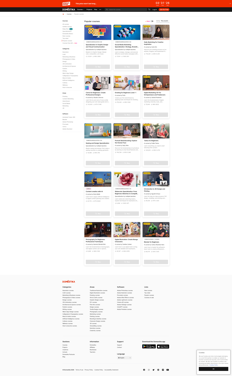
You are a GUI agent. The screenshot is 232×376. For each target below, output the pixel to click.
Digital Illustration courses (97, 293)
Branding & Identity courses (98, 319)
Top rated (65, 38)
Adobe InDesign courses (124, 304)
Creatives (65, 349)
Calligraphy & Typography (70, 75)
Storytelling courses (96, 326)
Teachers (92, 352)
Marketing (66, 106)
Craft (64, 54)
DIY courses (93, 302)
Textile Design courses (96, 309)
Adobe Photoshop (68, 122)
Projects (89, 9)
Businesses (93, 349)
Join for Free (164, 9)
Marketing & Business (69, 56)
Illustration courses (68, 290)
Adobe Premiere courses (124, 309)
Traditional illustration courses (98, 290)
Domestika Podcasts (69, 354)
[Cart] (149, 9)
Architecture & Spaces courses (72, 304)
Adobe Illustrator (67, 129)
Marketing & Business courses (71, 295)
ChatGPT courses (122, 307)
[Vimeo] (163, 370)
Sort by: (162, 21)
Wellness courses (68, 323)
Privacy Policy (89, 370)
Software (120, 287)
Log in (155, 9)
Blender (65, 119)
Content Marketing (68, 98)
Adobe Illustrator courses (124, 293)
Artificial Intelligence (68, 80)
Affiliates (92, 347)
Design (65, 61)
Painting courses (95, 316)
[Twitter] (153, 370)
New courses (66, 36)
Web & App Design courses (71, 311)
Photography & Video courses (71, 297)
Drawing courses (95, 295)
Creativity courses (95, 330)
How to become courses (70, 326)
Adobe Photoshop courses (125, 290)
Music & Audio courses (69, 316)
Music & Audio (67, 78)
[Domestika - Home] (69, 9)
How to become (67, 87)
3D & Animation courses (70, 302)
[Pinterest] (158, 370)
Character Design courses (97, 321)
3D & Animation (67, 64)
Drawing (65, 96)
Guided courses (67, 26)
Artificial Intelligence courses (71, 319)
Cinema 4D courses (123, 302)
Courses (80, 9)
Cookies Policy (98, 370)
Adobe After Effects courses (125, 297)
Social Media (66, 103)
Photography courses (96, 311)
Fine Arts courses (95, 304)
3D (63, 108)
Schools (65, 352)
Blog (64, 356)
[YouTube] (167, 370)
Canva (64, 126)
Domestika (93, 345)
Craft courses (67, 293)
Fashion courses (67, 307)
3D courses (93, 323)
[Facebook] (144, 370)
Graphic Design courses (97, 300)
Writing (65, 71)
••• (100, 9)
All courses (66, 24)
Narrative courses (95, 328)
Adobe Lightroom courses (124, 300)
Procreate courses (122, 295)
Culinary (65, 82)
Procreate (65, 124)
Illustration (66, 52)
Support (119, 345)
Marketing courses (95, 314)
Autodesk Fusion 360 (69, 117)
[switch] (151, 21)
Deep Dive (67, 29)
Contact (119, 347)
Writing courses (67, 309)
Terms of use (79, 370)
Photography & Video (69, 59)
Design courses (67, 300)
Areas (92, 287)
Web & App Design (68, 73)
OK (213, 369)
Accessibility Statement (111, 370)
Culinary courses (67, 321)
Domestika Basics (68, 33)
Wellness (65, 85)
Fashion (65, 68)
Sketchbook (66, 101)
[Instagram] (149, 370)
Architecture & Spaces (69, 66)
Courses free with (68, 43)
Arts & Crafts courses (96, 297)
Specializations (67, 31)
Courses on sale (149, 297)
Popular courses (67, 40)
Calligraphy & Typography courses (73, 314)
